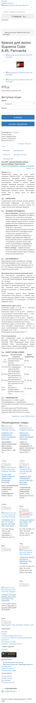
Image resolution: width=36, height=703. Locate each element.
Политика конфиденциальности (12, 636)
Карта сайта (5, 651)
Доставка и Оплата (20, 154)
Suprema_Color (10, 625)
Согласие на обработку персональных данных (17, 638)
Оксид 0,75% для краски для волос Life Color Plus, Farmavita (9, 597)
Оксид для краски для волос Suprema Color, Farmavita (27, 560)
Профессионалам (7, 3)
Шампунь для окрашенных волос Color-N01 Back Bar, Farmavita (26, 480)
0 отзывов (21, 143)
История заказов (7, 678)
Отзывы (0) (6, 154)
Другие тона (30, 168)
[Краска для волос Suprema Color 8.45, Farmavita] (20, 55)
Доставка (4, 632)
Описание (6, 150)
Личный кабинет (7, 676)
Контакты (5, 649)
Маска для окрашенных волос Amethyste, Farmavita (27, 435)
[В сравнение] (6, 129)
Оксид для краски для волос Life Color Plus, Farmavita (27, 522)
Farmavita (15, 132)
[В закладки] (3, 129)
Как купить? (5, 640)
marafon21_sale (28, 625)
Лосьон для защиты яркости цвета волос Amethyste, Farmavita (8, 478)
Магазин (4, 1)
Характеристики (18, 150)
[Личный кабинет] (31, 7)
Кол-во (4, 108)
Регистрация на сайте (9, 642)
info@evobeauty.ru (11, 691)
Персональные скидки (9, 670)
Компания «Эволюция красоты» (12, 644)
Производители (7, 666)
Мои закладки (6, 680)
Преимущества (8, 159)
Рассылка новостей (8, 682)
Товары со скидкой (8, 668)
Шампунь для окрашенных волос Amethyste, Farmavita (9, 435)
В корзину (18, 117)
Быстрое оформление (18, 124)
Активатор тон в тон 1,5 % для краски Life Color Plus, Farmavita (8, 522)
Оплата (4, 634)
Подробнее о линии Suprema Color (23, 416)
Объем (4, 100)
